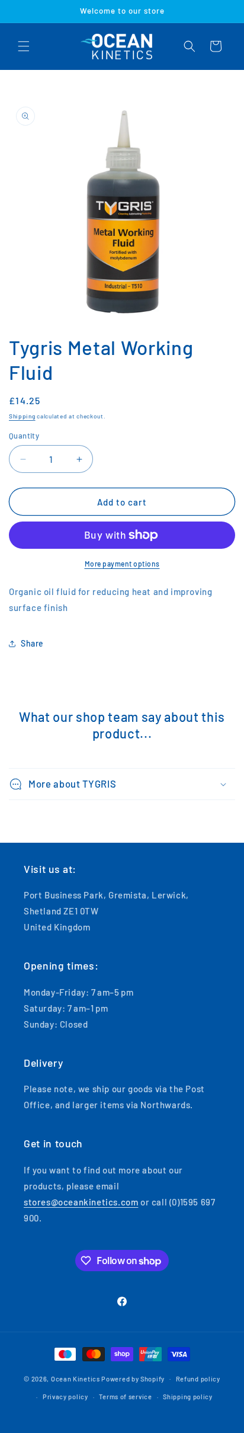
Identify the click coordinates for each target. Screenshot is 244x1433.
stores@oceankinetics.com (81, 1202)
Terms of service (125, 1396)
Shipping (22, 416)
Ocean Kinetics (75, 1378)
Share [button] (32, 643)
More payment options (122, 563)
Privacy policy (65, 1396)
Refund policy (198, 1379)
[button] (24, 46)
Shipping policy (188, 1396)
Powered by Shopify (133, 1378)
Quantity (24, 435)
